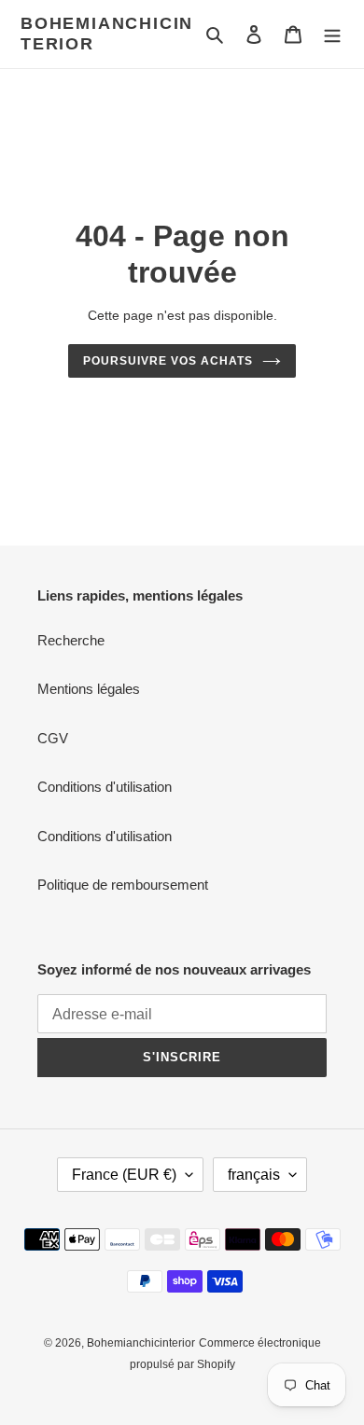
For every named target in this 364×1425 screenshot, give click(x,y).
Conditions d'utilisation (104, 787)
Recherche (71, 640)
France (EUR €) (124, 1175)
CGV (52, 738)
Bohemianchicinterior (107, 33)
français (254, 1175)
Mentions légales (88, 689)
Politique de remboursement (122, 884)
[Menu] (332, 34)
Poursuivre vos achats (167, 360)
